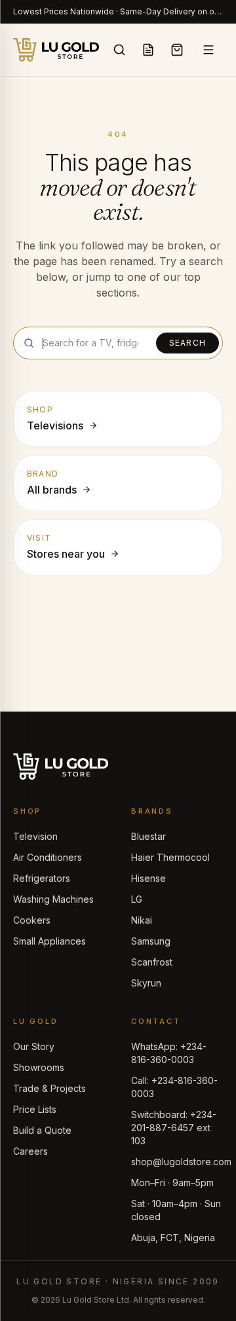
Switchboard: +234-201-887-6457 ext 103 (173, 1127)
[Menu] (208, 49)
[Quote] (148, 50)
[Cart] (177, 50)
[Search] (119, 50)
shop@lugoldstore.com (181, 1161)
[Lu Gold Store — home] (56, 50)
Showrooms (38, 1067)
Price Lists (34, 1109)
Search (187, 343)
